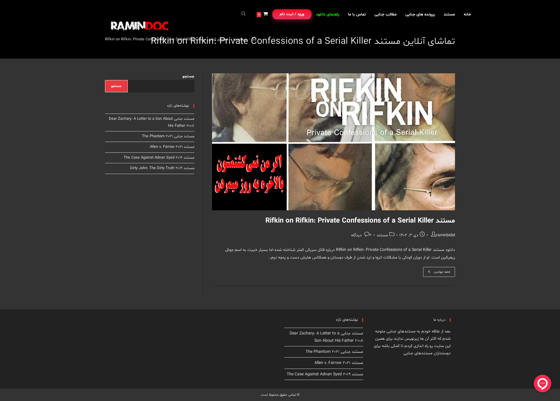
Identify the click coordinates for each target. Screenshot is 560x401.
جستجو (188, 76)
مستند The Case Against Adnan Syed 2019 (159, 157)
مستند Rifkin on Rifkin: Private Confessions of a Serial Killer (360, 221)
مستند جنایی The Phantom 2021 (168, 136)
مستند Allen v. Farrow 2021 (172, 147)
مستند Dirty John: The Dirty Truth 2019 (162, 168)
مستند (382, 235)
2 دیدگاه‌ (361, 235)
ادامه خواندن (436, 273)
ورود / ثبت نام (292, 14)
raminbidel (445, 235)
